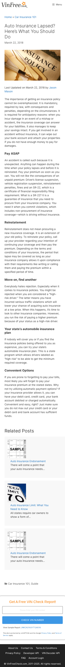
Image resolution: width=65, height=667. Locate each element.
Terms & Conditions (46, 648)
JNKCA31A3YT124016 (31, 627)
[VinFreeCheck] (15, 4)
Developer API (31, 653)
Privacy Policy (46, 633)
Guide (34, 583)
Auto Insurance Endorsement (28, 461)
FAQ (23, 657)
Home (8, 17)
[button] (32, 620)
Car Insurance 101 (25, 17)
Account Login (36, 657)
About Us (13, 648)
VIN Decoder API (51, 653)
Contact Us (27, 648)
